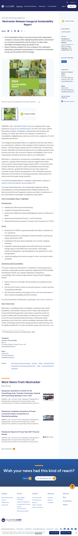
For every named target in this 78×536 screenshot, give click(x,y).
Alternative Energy (49, 363)
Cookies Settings (54, 532)
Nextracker (31, 126)
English (64, 61)
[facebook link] (72, 529)
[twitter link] (61, 529)
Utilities (40, 363)
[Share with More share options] (25, 31)
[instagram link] (75, 529)
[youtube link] (68, 529)
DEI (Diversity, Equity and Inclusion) (21, 363)
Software (34, 363)
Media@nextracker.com (8, 357)
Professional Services (48, 366)
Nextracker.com (47, 325)
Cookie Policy (38, 533)
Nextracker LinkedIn (68, 101)
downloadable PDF (28, 183)
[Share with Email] (18, 31)
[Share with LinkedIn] (8, 31)
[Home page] (8, 6)
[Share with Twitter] (11, 31)
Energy (39, 366)
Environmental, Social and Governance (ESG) (23, 366)
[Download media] (39, 102)
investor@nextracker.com (8, 346)
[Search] (67, 2)
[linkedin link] (65, 529)
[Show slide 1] (10, 114)
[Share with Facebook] (15, 31)
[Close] (76, 533)
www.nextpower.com (67, 44)
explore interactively (9, 183)
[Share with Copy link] (21, 31)
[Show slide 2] (28, 114)
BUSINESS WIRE (20, 126)
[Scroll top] (72, 486)
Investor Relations (46, 300)
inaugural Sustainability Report (20, 129)
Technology (14, 368)
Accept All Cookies (66, 532)
